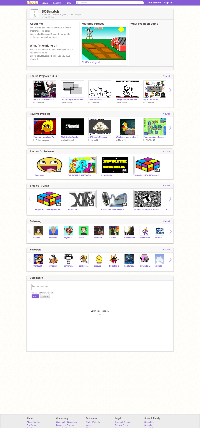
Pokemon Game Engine (153, 137)
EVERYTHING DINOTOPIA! (79, 175)
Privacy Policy (121, 425)
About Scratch (33, 421)
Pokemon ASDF (95, 99)
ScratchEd (149, 421)
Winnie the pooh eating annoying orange (127, 137)
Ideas (69, 2)
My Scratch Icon (150, 99)
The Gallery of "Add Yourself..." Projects (147, 175)
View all (166, 75)
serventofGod (69, 266)
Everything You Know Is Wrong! (127, 99)
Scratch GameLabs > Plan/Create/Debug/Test (147, 209)
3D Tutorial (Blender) (97, 137)
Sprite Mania (106, 175)
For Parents (32, 425)
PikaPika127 (150, 140)
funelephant (129, 237)
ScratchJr (148, 425)
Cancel (45, 296)
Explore (57, 2)
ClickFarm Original (91, 62)
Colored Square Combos (72, 99)
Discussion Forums (65, 425)
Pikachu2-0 (114, 266)
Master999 (122, 140)
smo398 (97, 266)
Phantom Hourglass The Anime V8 (44, 137)
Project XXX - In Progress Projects (49, 209)
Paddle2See (54, 237)
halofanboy (129, 266)
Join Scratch (154, 2)
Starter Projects (93, 421)
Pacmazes (39, 175)
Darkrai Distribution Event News (44, 99)
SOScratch (40, 102)
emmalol (158, 266)
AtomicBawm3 (68, 140)
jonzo (81, 237)
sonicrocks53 (84, 266)
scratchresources (160, 237)
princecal (53, 266)
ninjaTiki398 (69, 237)
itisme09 (98, 237)
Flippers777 (145, 237)
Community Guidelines (66, 421)
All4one (112, 237)
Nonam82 (94, 140)
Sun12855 (37, 266)
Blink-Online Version (70, 137)
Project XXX (73, 209)
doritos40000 (145, 266)
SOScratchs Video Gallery (112, 209)
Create (45, 2)
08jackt (36, 237)
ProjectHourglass (42, 140)
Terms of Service (122, 421)
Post (35, 296)
